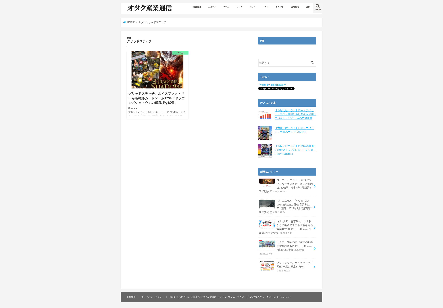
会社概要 (131, 297)
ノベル (266, 7)
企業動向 (295, 7)
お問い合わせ (176, 297)
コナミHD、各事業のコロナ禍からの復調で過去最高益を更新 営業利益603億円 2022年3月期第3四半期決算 (286, 227)
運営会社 (197, 7)
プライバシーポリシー (152, 297)
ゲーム (226, 7)
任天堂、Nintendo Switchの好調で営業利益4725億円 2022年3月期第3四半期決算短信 (286, 248)
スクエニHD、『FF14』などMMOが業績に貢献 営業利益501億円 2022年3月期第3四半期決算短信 (285, 206)
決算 (308, 7)
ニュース (212, 7)
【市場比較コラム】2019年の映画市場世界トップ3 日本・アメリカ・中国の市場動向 (295, 150)
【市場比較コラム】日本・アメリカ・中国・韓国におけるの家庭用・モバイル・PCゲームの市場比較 (295, 114)
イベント (279, 7)
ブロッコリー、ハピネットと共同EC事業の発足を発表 (295, 266)
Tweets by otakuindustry (272, 84)
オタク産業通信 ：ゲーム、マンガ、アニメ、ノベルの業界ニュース (235, 297)
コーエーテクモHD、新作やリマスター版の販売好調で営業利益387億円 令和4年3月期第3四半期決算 (286, 186)
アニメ (252, 7)
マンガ (239, 7)
